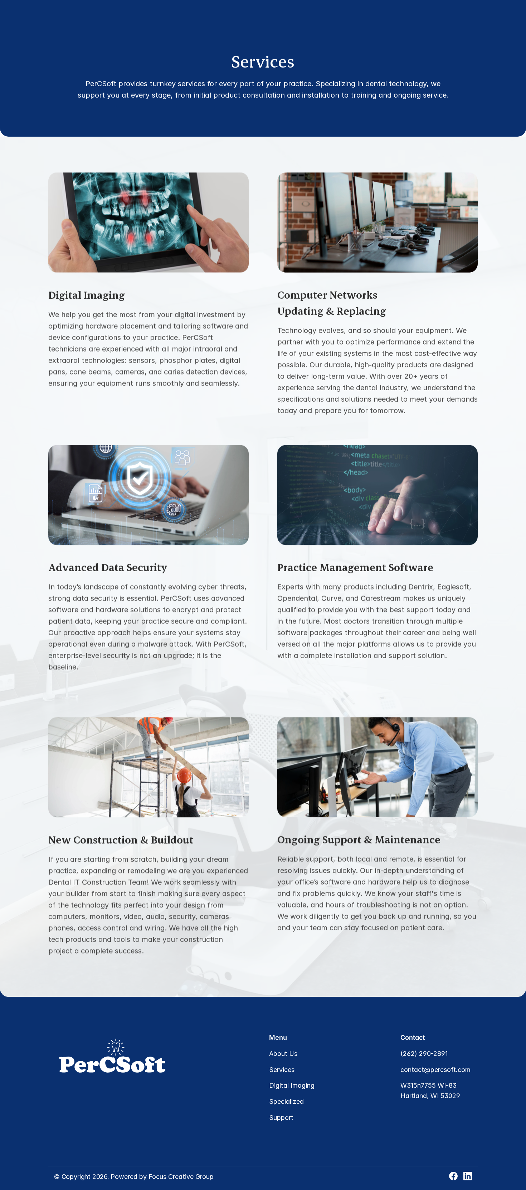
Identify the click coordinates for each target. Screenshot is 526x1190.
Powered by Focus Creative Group (162, 1176)
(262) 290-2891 (424, 1053)
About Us (283, 1053)
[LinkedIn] (467, 1176)
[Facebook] (453, 1176)
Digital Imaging (292, 1085)
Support (281, 1117)
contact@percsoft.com (435, 1069)
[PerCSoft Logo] (49, 23)
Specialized (286, 1101)
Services (281, 1069)
